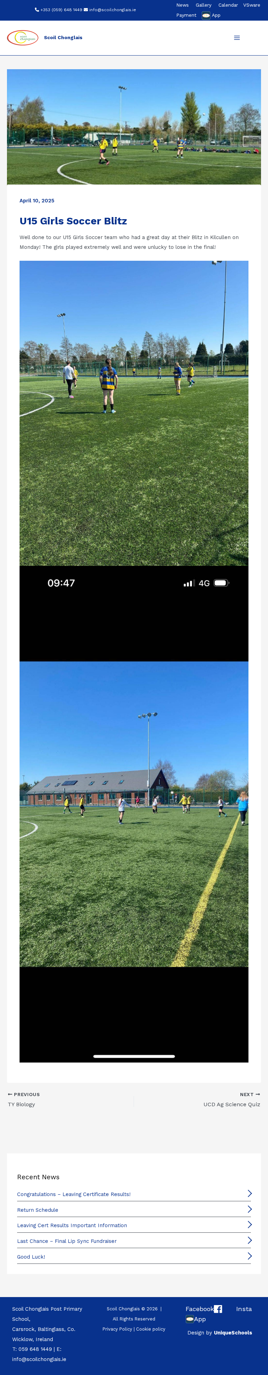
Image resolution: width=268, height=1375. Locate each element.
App (216, 15)
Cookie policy (150, 1329)
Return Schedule (37, 1210)
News (182, 5)
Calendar (228, 5)
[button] (254, 38)
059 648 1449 (35, 1349)
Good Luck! (31, 1257)
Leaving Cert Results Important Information (72, 1225)
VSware (251, 5)
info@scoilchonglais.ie (112, 9)
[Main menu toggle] (237, 37)
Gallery (203, 5)
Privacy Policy (117, 1329)
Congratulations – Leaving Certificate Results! (74, 1194)
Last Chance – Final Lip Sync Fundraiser (67, 1241)
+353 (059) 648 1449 (61, 9)
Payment (186, 15)
